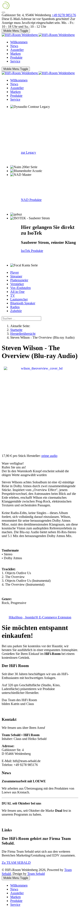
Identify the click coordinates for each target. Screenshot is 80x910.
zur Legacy (28, 152)
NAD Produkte (31, 200)
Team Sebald (36, 873)
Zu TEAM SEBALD (16, 862)
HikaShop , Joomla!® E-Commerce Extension (40, 617)
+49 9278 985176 (64, 15)
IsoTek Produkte (32, 251)
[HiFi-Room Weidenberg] (38, 35)
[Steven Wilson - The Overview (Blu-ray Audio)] (40, 408)
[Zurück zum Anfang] (3, 12)
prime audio (49, 456)
